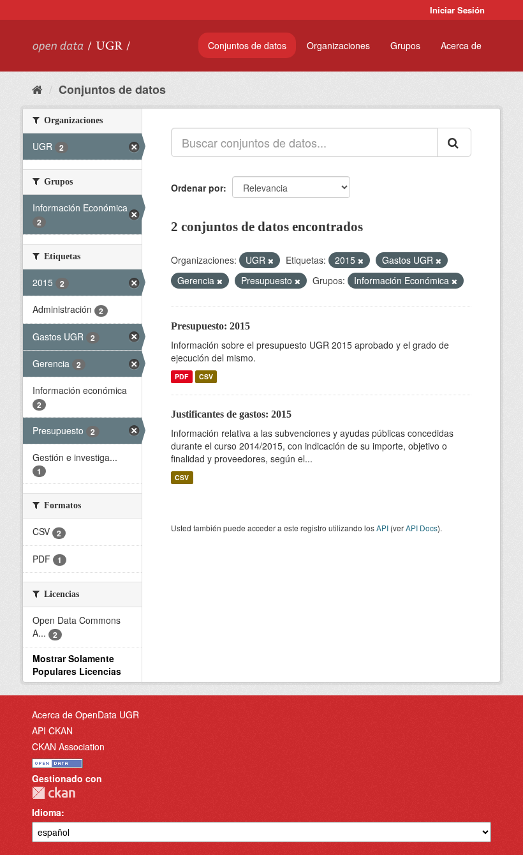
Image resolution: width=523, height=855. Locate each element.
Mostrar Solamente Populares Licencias (77, 664)
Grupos (405, 45)
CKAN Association (68, 746)
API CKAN (52, 730)
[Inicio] (37, 88)
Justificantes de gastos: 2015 (231, 414)
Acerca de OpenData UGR (85, 714)
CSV (206, 376)
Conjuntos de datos (247, 45)
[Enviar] (454, 142)
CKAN (53, 792)
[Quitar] (271, 260)
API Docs (422, 527)
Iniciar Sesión (457, 10)
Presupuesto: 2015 (210, 326)
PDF (181, 376)
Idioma (46, 812)
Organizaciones (338, 45)
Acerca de (461, 45)
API (382, 527)
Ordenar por (197, 187)
